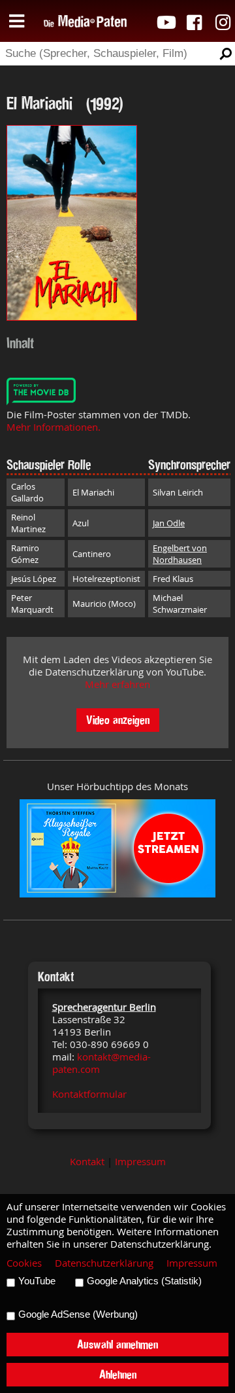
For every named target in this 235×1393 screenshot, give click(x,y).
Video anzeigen (117, 720)
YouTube (36, 1281)
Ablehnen (117, 1374)
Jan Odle (169, 523)
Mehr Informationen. (54, 427)
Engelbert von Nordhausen (180, 554)
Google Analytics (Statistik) (144, 1281)
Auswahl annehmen (117, 1344)
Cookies (24, 1263)
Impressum (140, 1161)
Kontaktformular (89, 1094)
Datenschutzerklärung (104, 1263)
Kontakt (87, 1161)
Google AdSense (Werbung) (78, 1314)
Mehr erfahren (117, 684)
